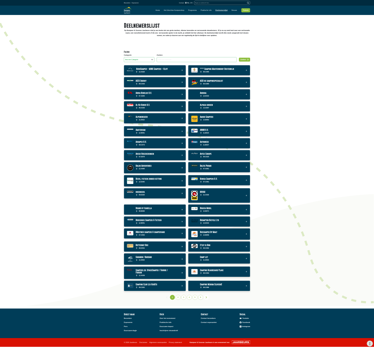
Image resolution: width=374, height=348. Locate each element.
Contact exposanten (209, 322)
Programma (192, 10)
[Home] (128, 10)
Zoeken (160, 55)
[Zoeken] (248, 3)
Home (158, 10)
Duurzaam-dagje (130, 330)
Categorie (128, 55)
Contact (181, 3)
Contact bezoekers (208, 318)
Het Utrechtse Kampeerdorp (174, 10)
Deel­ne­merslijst (221, 10)
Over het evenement (167, 318)
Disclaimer (143, 342)
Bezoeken (127, 3)
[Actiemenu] (370, 343)
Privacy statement (175, 342)
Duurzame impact (166, 326)
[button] (155, 70)
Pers (125, 326)
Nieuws (234, 10)
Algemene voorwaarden (158, 342)
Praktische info (206, 10)
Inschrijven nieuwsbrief (169, 330)
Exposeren (135, 3)
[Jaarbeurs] (241, 342)
